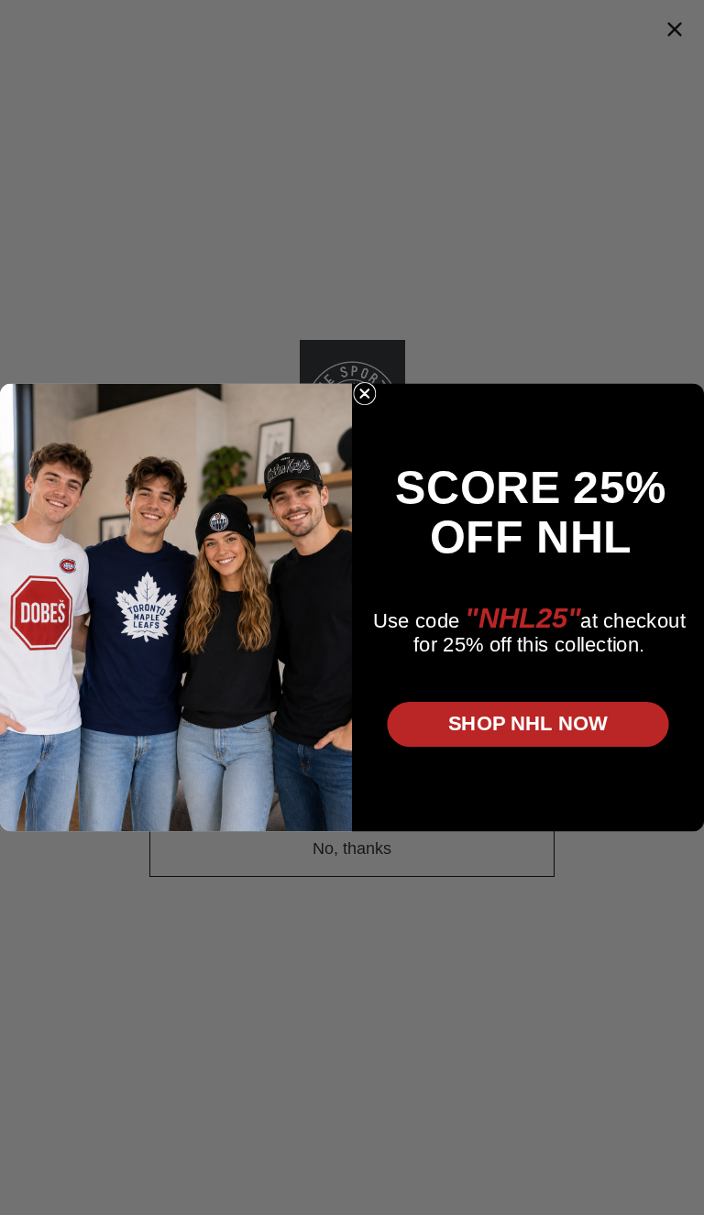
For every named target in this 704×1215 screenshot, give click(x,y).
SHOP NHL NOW (528, 723)
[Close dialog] (365, 394)
